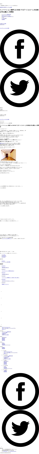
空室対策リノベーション (8, 368)
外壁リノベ (4, 329)
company (5, 369)
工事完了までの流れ (5, 334)
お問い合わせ (4, 337)
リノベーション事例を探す (6, 331)
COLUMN (6, 365)
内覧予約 (4, 7)
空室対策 (5, 367)
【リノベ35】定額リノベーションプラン (9, 328)
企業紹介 (3, 347)
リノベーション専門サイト (6, 238)
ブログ (5, 366)
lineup (5, 350)
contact (5, 360)
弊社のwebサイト (3, 143)
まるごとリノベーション (6, 327)
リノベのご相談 (9, 7)
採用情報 (3, 348)
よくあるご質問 (4, 332)
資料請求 (1, 7)
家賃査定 (3, 339)
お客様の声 (4, 333)
